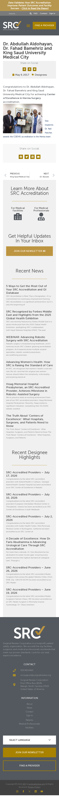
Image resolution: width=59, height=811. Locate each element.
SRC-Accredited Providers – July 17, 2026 (28, 474)
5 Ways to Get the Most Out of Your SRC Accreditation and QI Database (26, 289)
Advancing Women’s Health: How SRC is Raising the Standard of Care (29, 363)
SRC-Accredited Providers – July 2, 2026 (29, 518)
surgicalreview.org (36, 784)
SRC (24, 784)
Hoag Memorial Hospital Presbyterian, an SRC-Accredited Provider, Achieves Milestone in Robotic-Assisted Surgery (28, 389)
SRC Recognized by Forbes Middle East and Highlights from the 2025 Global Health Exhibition (29, 315)
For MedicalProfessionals (41, 209)
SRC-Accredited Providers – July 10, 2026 (28, 496)
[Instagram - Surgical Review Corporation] (17, 791)
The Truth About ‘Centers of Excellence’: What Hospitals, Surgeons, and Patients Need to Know (27, 421)
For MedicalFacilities (18, 209)
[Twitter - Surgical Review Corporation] (29, 791)
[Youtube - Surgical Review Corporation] (42, 791)
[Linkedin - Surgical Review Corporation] (35, 791)
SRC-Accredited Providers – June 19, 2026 (28, 591)
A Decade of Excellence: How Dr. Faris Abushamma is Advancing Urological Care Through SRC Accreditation (28, 543)
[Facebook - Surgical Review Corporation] (23, 791)
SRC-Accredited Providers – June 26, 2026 (28, 569)
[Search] (31, 13)
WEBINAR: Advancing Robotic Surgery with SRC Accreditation (27, 338)
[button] (28, 26)
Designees (41, 74)
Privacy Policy (34, 787)
